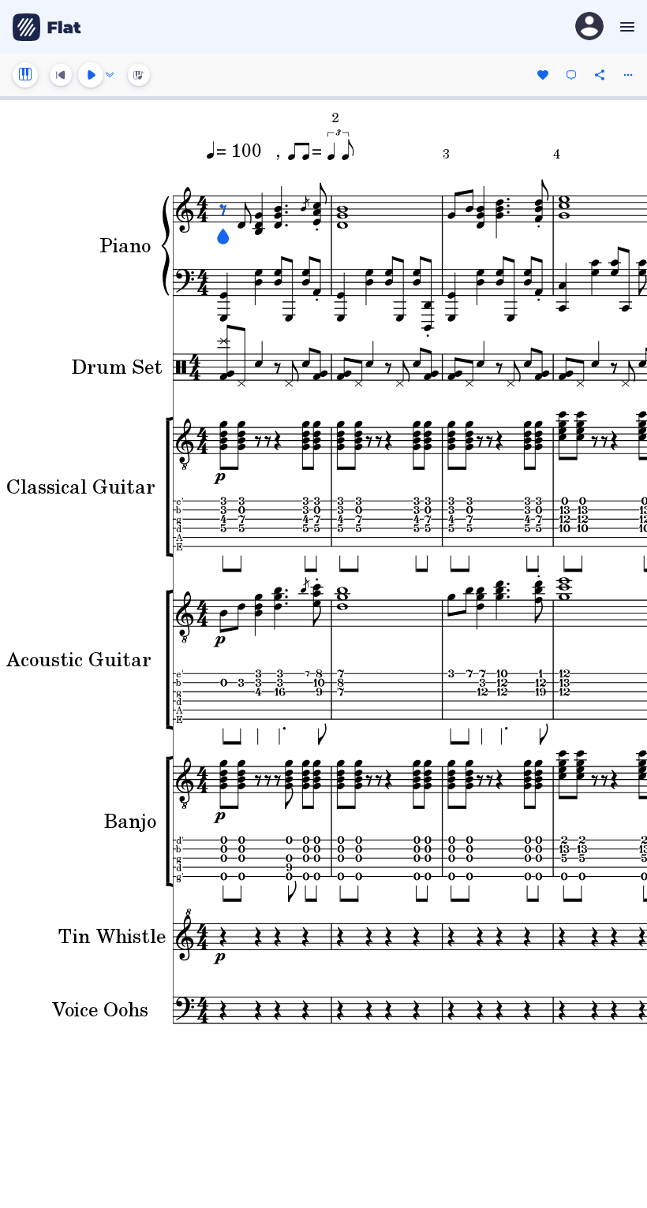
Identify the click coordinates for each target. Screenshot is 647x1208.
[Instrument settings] (25, 75)
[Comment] (571, 75)
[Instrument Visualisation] (139, 75)
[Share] (599, 75)
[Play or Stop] (90, 75)
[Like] (543, 75)
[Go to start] (61, 75)
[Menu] (625, 26)
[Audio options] (109, 75)
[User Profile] (589, 27)
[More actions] (628, 75)
